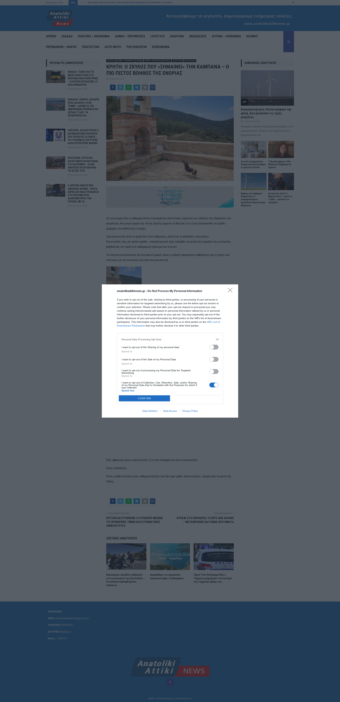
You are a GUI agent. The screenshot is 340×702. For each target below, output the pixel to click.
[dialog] (170, 351)
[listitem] (170, 339)
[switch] (214, 347)
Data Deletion (150, 410)
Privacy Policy (190, 410)
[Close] (231, 291)
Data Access (170, 410)
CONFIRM (144, 398)
